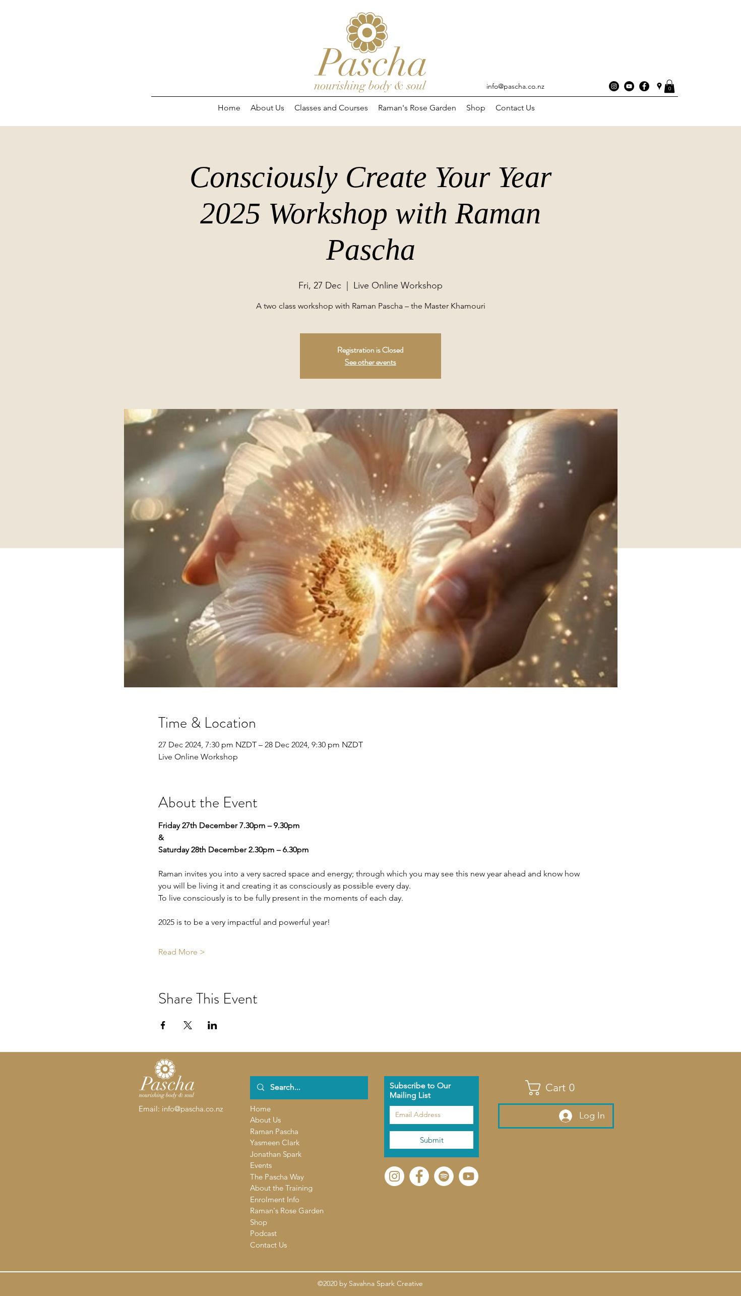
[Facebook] (419, 1176)
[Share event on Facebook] (163, 1025)
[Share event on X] (188, 1025)
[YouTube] (468, 1176)
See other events (370, 362)
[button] (669, 86)
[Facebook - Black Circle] (644, 86)
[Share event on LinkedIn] (212, 1025)
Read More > (181, 952)
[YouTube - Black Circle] (629, 86)
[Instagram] (614, 86)
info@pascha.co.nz (515, 86)
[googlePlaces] (659, 86)
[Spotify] (444, 1176)
